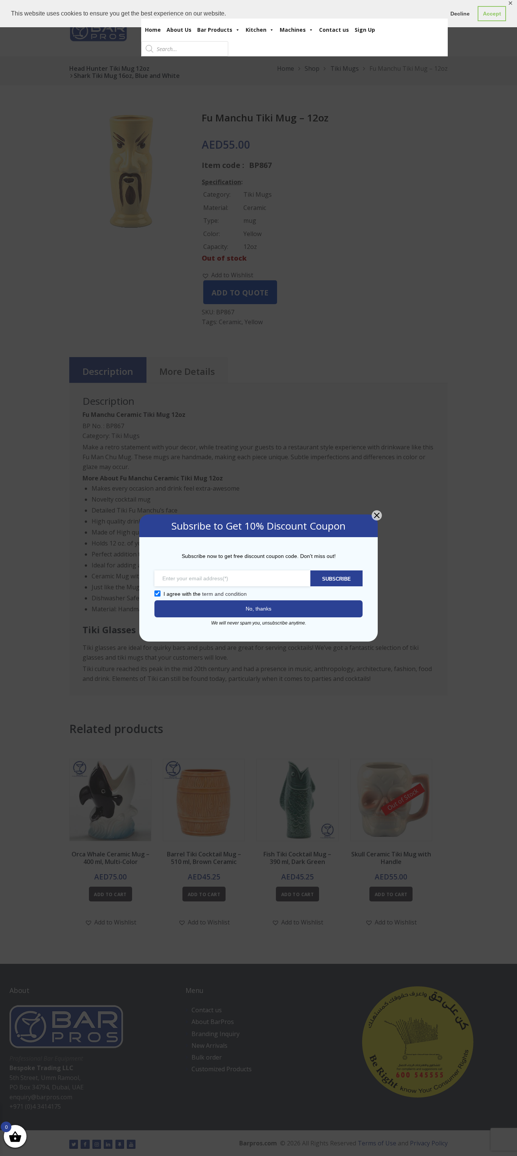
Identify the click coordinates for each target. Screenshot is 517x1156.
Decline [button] (460, 14)
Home (153, 29)
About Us (179, 29)
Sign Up (365, 29)
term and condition (224, 594)
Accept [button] (492, 14)
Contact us (334, 29)
